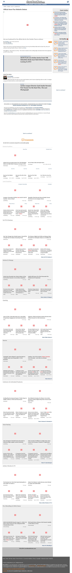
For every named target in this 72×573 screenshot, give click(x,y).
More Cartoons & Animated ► (45, 421)
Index (7, 558)
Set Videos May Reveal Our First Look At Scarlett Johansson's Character (60, 19)
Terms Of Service (19, 558)
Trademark (43, 558)
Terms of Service (29, 107)
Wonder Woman (11, 203)
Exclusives (31, 4)
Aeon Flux (9, 42)
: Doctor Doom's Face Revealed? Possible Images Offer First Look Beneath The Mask (60, 23)
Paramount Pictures (9, 43)
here (25, 48)
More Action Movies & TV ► (45, 502)
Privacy (34, 558)
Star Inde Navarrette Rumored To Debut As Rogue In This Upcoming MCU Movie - (60, 14)
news (9, 6)
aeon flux (17, 6)
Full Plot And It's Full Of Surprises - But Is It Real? (60, 33)
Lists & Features (37, 4)
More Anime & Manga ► (46, 297)
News (26, 4)
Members (44, 4)
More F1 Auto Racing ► (46, 462)
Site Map (10, 558)
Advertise (51, 558)
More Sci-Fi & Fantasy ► (46, 257)
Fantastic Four (49, 149)
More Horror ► (48, 378)
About (14, 558)
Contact (46, 558)
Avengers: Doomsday (22, 184)
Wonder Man (37, 203)
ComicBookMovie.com (12, 113)
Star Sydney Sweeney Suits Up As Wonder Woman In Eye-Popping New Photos (60, 29)
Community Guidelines (38, 107)
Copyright (38, 558)
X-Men (26, 203)
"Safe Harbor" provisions (36, 105)
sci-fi (12, 6)
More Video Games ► (47, 337)
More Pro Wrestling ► (47, 545)
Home (5, 6)
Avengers (50, 184)
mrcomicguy (6, 41)
